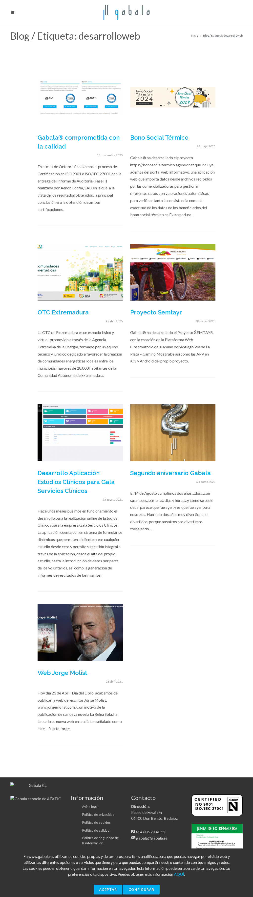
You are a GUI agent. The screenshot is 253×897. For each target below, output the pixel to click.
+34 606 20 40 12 (150, 831)
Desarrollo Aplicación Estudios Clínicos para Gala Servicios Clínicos (76, 481)
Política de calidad (95, 830)
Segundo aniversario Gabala (170, 473)
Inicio (194, 35)
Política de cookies (96, 822)
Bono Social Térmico (159, 137)
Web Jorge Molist (62, 672)
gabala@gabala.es (151, 838)
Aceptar (108, 889)
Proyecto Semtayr (156, 312)
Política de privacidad (98, 814)
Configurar (141, 889)
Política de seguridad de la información (100, 840)
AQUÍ (179, 874)
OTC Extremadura (63, 312)
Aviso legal (90, 806)
